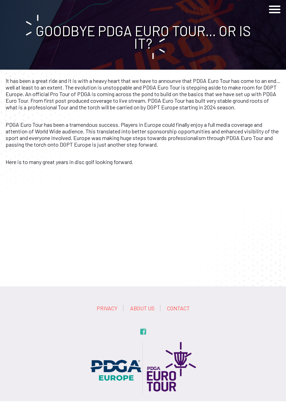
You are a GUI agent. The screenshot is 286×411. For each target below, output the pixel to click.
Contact (178, 308)
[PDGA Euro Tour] (170, 345)
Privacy (107, 308)
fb (143, 331)
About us (142, 308)
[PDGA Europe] (116, 345)
